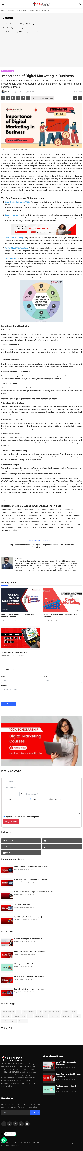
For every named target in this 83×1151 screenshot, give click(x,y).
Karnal (10, 527)
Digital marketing (8, 1012)
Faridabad (50, 512)
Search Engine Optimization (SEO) (17, 202)
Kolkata (68, 515)
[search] (80, 3)
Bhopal (44, 510)
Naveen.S (18, 558)
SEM (39, 1012)
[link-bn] (43, 229)
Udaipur (18, 527)
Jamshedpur (65, 524)
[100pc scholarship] (41, 741)
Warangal (19, 524)
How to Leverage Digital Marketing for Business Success (23, 32)
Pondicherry (54, 518)
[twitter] (8, 98)
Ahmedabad (6, 510)
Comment (5, 685)
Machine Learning (19, 1016)
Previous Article (34, 541)
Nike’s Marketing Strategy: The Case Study (29, 976)
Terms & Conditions (72, 1144)
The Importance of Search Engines (27, 964)
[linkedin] (13, 98)
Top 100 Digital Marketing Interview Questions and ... (33, 917)
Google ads (6, 1016)
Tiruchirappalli (48, 521)
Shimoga (5, 521)
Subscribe (35, 1112)
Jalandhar (29, 524)
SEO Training (23, 1021)
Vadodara (68, 521)
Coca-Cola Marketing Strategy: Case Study (30, 951)
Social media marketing (52, 1012)
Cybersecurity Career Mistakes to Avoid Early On (32, 866)
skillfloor (77, 1016)
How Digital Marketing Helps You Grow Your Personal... (34, 892)
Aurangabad (18, 510)
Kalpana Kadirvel (19, 882)
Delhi (42, 512)
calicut (35, 527)
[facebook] (3, 98)
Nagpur (30, 518)
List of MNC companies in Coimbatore (28, 939)
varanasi (61, 527)
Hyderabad (33, 515)
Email (45, 676)
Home (3, 10)
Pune (63, 518)
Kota (3, 527)
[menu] (2, 3)
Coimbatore (22, 512)
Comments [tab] (9, 669)
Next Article (47, 541)
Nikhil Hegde (18, 907)
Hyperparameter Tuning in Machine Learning (30, 879)
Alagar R (3, 620)
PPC (30, 1016)
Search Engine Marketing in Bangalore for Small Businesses (18, 615)
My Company (56, 799)
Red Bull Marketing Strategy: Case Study (29, 989)
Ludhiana (52, 527)
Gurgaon (13, 515)
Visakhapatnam (7, 524)
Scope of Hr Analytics (22, 904)
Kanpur (49, 515)
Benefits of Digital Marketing (13, 28)
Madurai (5, 518)
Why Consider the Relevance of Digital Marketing (25, 546)
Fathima (16, 869)
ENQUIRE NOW (11, 822)
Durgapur (55, 524)
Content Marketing (11, 215)
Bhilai (37, 510)
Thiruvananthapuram (33, 521)
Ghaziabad (61, 512)
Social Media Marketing (14, 238)
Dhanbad (76, 524)
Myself (33, 799)
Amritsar (27, 527)
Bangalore (29, 510)
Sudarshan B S (18, 919)
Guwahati (22, 515)
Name (3, 676)
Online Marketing (40, 1016)
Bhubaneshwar (55, 510)
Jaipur (41, 515)
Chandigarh (68, 510)
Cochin (13, 512)
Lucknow (77, 515)
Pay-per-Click (66, 1016)
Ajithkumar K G (5, 655)
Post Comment (8, 704)
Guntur (4, 515)
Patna (45, 518)
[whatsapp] (18, 98)
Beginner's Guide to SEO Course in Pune (58, 545)
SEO (18, 1012)
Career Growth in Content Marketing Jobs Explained (60, 615)
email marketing (29, 1012)
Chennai (5, 512)
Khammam (59, 515)
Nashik (43, 527)
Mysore (22, 518)
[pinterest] (23, 98)
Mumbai (14, 518)
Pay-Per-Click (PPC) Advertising (16, 248)
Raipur (14, 530)
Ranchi (70, 518)
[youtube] (27, 1123)
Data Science (54, 1016)
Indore (46, 524)
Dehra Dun (34, 512)
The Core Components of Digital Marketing (18, 24)
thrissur (70, 527)
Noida (38, 518)
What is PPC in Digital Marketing (14, 652)
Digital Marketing (13, 10)
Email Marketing (10, 258)
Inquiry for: (7, 799)
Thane (20, 521)
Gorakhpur (72, 512)
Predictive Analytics (9, 1021)
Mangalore (6, 530)
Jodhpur (38, 524)
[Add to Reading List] (80, 98)
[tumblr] (28, 98)
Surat (13, 521)
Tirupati (60, 521)
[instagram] (15, 1123)
